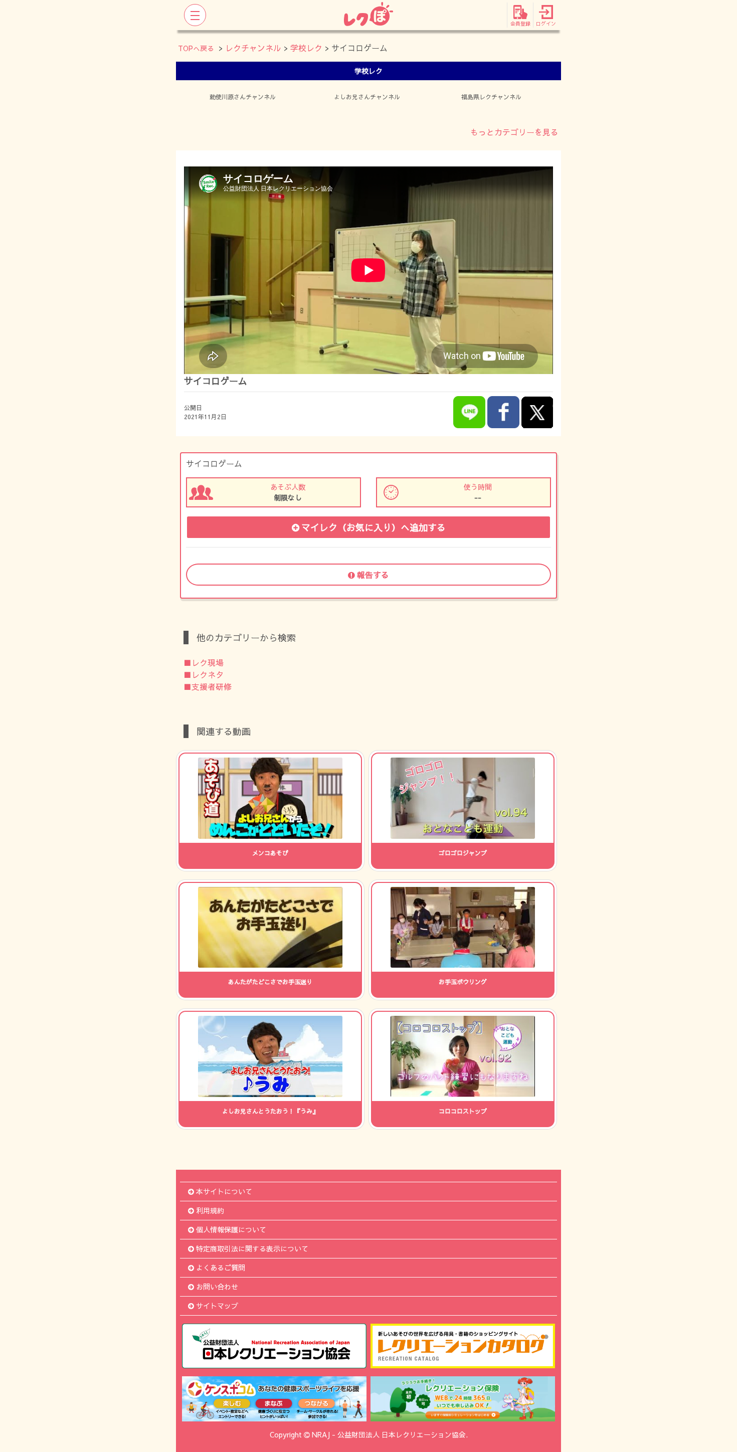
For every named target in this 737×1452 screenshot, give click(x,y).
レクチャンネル (253, 47)
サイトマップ (217, 1306)
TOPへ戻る (196, 48)
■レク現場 (203, 662)
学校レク (306, 47)
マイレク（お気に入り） (373, 527)
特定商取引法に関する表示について (252, 1248)
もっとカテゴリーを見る (514, 131)
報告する (373, 574)
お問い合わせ (217, 1287)
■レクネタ (203, 674)
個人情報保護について (231, 1229)
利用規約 (210, 1210)
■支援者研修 (207, 686)
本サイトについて (224, 1191)
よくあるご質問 (220, 1267)
